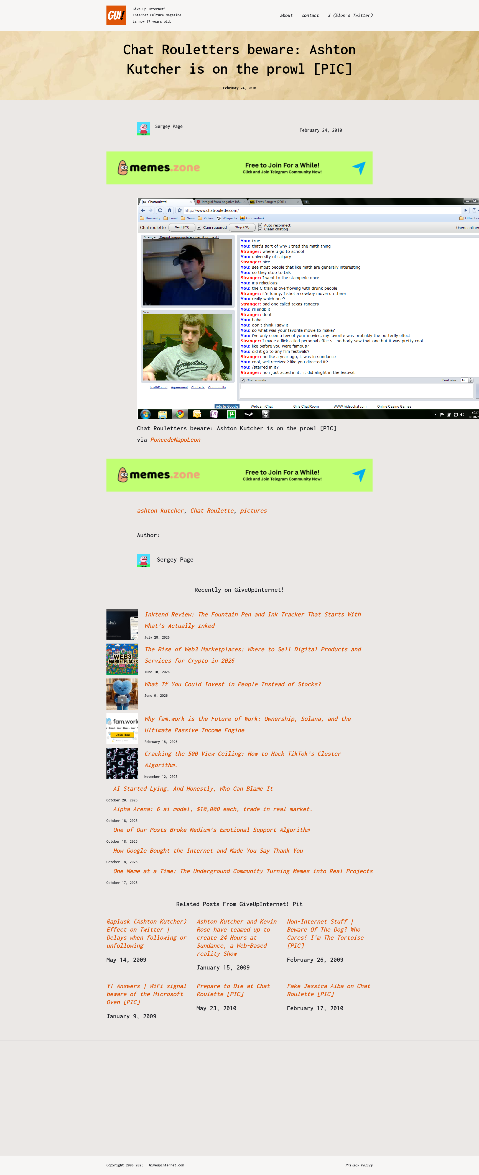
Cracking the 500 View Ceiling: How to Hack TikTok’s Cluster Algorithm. (242, 759)
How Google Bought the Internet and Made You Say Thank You (208, 850)
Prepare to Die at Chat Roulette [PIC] (233, 989)
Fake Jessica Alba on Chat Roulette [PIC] (328, 989)
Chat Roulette (211, 510)
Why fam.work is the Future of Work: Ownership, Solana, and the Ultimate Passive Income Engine (247, 724)
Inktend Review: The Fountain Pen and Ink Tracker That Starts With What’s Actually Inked (252, 620)
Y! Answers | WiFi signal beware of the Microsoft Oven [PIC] (146, 994)
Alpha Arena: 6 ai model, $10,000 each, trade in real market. (213, 809)
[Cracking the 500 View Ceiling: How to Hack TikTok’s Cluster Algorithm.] (122, 763)
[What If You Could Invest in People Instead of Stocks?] (122, 694)
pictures (253, 510)
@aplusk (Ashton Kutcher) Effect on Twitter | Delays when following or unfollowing (146, 933)
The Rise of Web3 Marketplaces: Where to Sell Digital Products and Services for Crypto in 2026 (252, 655)
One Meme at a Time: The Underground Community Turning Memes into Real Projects (243, 871)
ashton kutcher (160, 510)
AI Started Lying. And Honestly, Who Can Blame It (193, 788)
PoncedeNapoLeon (175, 439)
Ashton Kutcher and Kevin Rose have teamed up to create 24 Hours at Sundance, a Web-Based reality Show (236, 937)
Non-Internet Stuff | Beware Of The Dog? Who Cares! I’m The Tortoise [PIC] (325, 933)
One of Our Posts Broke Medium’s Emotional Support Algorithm (211, 829)
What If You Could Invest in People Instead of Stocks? (232, 684)
